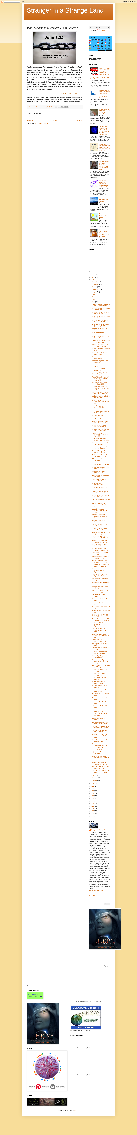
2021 (92, 788)
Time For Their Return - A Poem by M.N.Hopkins (101, 312)
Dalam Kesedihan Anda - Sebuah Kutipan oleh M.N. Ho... (100, 635)
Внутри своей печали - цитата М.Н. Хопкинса (99, 640)
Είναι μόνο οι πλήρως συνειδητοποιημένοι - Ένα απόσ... (100, 510)
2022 (92, 786)
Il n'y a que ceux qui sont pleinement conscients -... (100, 520)
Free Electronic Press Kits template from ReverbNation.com (90, 1001)
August (94, 292)
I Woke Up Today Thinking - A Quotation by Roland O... (100, 565)
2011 (92, 813)
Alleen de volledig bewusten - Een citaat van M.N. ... (100, 529)
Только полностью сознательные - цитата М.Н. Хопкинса (100, 417)
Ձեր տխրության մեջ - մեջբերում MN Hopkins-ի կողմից (100, 661)
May (93, 299)
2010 (92, 816)
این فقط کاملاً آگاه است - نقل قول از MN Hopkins (101, 369)
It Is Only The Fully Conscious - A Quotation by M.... (101, 533)
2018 (92, 796)
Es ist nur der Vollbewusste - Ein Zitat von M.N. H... (100, 525)
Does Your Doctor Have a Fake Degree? (104, 215)
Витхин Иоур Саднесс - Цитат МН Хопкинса (101, 656)
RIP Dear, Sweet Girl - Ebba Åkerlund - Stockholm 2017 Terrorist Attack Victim (104, 165)
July (93, 294)
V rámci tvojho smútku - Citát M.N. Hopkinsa (100, 674)
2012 (92, 811)
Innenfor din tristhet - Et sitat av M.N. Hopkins (101, 714)
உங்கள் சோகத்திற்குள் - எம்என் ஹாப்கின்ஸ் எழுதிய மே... (100, 591)
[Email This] (59, 107)
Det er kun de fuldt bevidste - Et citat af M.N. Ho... (101, 479)
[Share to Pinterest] (67, 107)
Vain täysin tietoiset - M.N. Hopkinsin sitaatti (99, 484)
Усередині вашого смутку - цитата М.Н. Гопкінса (100, 652)
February (95, 778)
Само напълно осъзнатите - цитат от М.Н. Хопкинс (100, 421)
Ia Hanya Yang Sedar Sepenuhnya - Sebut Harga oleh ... (101, 402)
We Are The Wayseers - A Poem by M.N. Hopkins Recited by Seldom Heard (104, 184)
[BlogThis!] (61, 107)
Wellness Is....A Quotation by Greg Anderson (100, 329)
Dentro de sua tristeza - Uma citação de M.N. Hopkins (100, 726)
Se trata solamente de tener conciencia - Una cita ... (100, 492)
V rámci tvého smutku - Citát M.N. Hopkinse (100, 670)
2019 (92, 793)
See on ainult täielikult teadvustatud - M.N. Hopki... (101, 463)
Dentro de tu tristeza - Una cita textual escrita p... (101, 730)
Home (55, 120)
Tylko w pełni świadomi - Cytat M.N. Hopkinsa (100, 459)
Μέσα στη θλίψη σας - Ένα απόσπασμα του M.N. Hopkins (99, 736)
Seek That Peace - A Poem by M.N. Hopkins (104, 199)
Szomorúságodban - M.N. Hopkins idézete (99, 682)
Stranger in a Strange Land (65, 10)
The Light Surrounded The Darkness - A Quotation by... (100, 549)
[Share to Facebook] (65, 107)
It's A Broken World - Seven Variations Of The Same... (100, 561)
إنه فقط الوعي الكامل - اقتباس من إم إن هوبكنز (100, 373)
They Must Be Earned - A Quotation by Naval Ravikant (101, 333)
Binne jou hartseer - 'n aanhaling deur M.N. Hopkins (99, 570)
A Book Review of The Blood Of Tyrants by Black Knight (101, 304)
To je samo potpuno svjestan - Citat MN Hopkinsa (100, 496)
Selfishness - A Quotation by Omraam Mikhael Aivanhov (100, 756)
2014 (92, 806)
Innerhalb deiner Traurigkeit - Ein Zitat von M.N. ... (100, 748)
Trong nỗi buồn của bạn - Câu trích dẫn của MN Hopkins (100, 619)
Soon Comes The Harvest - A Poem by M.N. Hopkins (100, 557)
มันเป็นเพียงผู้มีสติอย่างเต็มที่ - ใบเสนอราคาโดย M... (101, 396)
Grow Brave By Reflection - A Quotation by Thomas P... (100, 771)
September (95, 289)
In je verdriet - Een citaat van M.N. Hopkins (100, 752)
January (94, 780)
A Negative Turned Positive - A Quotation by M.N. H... (100, 325)
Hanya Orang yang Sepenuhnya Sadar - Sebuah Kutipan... (99, 407)
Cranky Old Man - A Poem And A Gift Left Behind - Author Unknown (104, 112)
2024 (92, 280)
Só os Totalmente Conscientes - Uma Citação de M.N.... (101, 500)
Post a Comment (34, 117)
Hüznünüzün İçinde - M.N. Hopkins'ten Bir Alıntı (99, 575)
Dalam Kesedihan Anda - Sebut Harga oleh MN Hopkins (99, 630)
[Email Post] (55, 106)
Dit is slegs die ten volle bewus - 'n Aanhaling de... (101, 341)
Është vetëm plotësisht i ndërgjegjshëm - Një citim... (100, 439)
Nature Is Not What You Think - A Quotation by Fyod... (101, 767)
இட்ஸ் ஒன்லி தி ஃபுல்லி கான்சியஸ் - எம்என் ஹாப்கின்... (101, 357)
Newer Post (30, 120)
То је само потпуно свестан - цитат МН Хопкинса (100, 429)
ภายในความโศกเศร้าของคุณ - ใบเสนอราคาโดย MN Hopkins (100, 624)
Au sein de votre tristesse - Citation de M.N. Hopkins (100, 744)
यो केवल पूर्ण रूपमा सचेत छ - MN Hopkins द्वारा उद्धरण (99, 353)
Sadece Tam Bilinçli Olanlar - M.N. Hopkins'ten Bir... (100, 345)
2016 (92, 801)
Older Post (79, 120)
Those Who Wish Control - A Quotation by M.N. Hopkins (100, 321)
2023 (92, 783)
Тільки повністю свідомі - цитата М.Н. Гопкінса (99, 425)
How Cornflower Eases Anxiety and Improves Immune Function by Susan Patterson (104, 147)
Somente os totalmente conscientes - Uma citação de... (100, 505)
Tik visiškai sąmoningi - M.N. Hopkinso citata (100, 471)
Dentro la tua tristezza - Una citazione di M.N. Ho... (100, 740)
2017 (92, 798)
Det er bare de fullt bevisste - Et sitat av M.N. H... (101, 488)
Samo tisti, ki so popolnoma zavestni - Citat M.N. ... (100, 451)
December (95, 282)
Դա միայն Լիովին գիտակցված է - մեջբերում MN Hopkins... (100, 434)
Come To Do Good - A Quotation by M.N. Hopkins (100, 537)
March (94, 775)
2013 (92, 808)
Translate (103, 30)
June (93, 297)
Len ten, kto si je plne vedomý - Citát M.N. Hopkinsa (101, 447)
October (94, 287)
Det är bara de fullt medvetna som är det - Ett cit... (100, 475)
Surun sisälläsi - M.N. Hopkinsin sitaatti (98, 710)
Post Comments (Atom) (41, 123)
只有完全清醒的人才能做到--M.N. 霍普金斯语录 (100, 383)
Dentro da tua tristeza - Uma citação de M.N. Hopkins (100, 722)
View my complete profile (96, 891)
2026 (92, 274)
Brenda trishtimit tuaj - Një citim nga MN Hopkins (101, 666)
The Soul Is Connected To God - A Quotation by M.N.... (101, 308)
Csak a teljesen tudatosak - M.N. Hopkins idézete (100, 455)
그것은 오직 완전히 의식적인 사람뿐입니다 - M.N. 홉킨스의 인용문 (101, 388)
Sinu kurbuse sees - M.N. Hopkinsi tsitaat (99, 690)
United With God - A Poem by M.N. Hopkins (100, 553)
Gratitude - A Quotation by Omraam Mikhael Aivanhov (100, 545)
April (93, 302)
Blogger (76, 1110)
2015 (92, 803)
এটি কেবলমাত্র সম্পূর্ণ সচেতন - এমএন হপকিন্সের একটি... (100, 361)
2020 (92, 791)
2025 (92, 277)
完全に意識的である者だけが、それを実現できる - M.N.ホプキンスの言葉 (101, 378)
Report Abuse (94, 896)
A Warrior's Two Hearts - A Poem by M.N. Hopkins (99, 541)
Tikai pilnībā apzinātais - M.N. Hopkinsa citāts (100, 467)
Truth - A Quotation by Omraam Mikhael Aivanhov (101, 337)
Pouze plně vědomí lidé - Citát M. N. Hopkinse (100, 443)
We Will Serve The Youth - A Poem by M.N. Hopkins (100, 763)
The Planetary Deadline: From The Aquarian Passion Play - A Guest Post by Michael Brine (104, 130)
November (95, 284)
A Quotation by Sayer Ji (99, 760)
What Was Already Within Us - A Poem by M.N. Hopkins (101, 317)
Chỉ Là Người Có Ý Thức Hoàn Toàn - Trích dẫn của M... (101, 392)
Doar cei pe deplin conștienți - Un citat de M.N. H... (100, 412)
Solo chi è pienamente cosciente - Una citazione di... (100, 516)
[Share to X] (63, 107)
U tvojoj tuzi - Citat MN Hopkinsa (98, 718)
